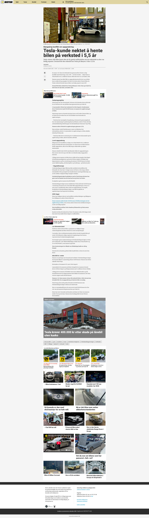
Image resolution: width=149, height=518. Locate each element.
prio (54, 341)
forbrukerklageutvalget (87, 341)
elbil (45, 344)
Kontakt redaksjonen (82, 499)
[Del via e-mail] (44, 80)
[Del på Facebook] (44, 73)
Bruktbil (34, 2)
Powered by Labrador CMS (74, 516)
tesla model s (47, 341)
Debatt (53, 2)
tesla (67, 344)
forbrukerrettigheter (74, 341)
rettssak (62, 344)
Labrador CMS (72, 511)
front (65, 341)
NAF (92, 496)
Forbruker (44, 2)
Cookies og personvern (63, 511)
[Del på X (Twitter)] (44, 76)
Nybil (17, 2)
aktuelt (56, 344)
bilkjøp (50, 344)
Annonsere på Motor (82, 501)
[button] (102, 94)
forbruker (98, 341)
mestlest (59, 341)
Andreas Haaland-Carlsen (83, 489)
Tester (25, 2)
